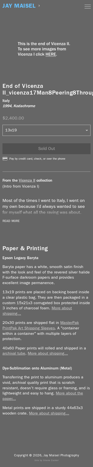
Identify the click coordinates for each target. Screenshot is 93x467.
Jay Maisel (18, 5)
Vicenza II (27, 180)
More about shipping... (48, 353)
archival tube (13, 353)
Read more (11, 221)
